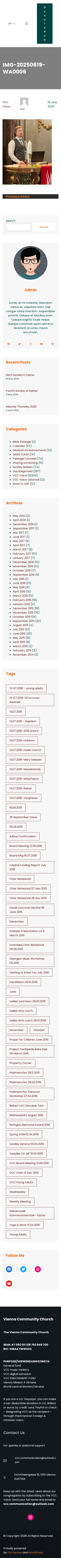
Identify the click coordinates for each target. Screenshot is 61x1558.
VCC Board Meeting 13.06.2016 (29, 1163)
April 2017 (19, 545)
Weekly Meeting (20, 1201)
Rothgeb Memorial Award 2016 (29, 1125)
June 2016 (19, 583)
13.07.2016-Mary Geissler (25, 760)
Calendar (19, 446)
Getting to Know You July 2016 (29, 972)
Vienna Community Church (28, 1319)
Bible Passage (22, 442)
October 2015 (22, 617)
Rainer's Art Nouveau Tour (26, 1106)
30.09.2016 (16, 827)
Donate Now (45, 23)
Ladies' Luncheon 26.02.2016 (27, 1001)
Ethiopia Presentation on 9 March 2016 (26, 933)
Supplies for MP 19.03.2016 (26, 1154)
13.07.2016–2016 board (23, 731)
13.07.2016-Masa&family (25, 769)
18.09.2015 (15, 808)
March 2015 (20, 646)
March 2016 (20, 596)
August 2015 (20, 625)
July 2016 (18, 579)
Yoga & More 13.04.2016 (24, 1225)
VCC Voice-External (26, 480)
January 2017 (21, 558)
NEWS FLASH (21, 454)
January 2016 (21, 604)
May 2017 (19, 541)
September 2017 (24, 528)
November (16, 1030)
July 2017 (18, 533)
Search (10, 221)
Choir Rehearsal (20, 879)
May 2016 (19, 587)
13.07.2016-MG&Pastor (24, 779)
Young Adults (18, 1234)
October (39, 1030)
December (16, 921)
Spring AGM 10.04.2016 (24, 1134)
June (12, 992)
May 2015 (19, 638)
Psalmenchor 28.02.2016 (25, 1082)
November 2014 (23, 655)
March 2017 (20, 549)
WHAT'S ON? (21, 484)
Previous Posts (17, 196)
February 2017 (22, 554)
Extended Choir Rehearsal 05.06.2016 (26, 947)
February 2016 (22, 600)
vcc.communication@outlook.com (28, 1504)
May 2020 (19, 516)
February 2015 (22, 650)
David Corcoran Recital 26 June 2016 (26, 910)
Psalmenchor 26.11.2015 (24, 1073)
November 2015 (23, 613)
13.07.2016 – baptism (22, 721)
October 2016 (22, 570)
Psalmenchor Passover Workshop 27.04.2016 (24, 1094)
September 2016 (24, 575)
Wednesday (17, 1192)
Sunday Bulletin (23, 467)
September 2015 (24, 621)
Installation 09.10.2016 (23, 982)
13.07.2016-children (21, 740)
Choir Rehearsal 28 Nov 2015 (28, 898)
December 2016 (23, 562)
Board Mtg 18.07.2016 (23, 855)
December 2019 (23, 524)
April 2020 (19, 520)
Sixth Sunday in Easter (20, 375)
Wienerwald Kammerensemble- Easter (27, 1213)
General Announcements (29, 450)
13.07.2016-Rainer (20, 788)
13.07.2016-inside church (25, 750)
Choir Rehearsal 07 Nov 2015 (28, 888)
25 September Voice (23, 817)
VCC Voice (20, 475)
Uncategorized (22, 471)
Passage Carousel (24, 459)
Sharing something (25, 463)
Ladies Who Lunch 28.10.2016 (27, 1020)
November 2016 (23, 566)
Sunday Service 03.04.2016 (26, 1144)
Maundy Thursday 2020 (21, 407)
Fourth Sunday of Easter (22, 391)
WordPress (35, 1552)
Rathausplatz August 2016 (26, 1115)
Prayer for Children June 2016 (28, 1040)
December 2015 (23, 608)
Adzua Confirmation (22, 836)
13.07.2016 (15, 712)
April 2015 (19, 642)
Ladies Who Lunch (21, 1011)
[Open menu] (27, 24)
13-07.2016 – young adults (26, 688)
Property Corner (20, 1063)
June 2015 (19, 634)
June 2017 (19, 537)
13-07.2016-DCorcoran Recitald (24, 700)
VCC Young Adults (21, 1182)
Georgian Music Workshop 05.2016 (26, 961)
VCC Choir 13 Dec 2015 (24, 1173)
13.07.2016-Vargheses (23, 798)
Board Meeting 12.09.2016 (25, 846)
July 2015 (18, 629)
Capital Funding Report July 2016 (27, 867)
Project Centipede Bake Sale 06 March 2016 (28, 1051)
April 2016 (19, 591)
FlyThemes (14, 1552)
